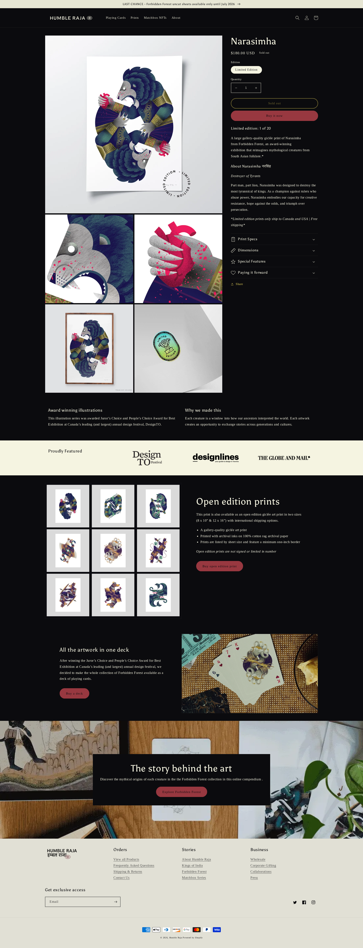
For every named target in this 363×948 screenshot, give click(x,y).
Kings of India (192, 865)
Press (254, 877)
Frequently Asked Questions (133, 865)
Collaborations (260, 871)
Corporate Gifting (263, 865)
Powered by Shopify (193, 937)
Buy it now (274, 116)
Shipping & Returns (127, 871)
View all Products (126, 859)
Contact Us (121, 877)
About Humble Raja (196, 859)
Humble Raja (175, 937)
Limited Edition (246, 70)
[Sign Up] (115, 902)
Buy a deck (74, 693)
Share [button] (239, 284)
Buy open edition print (220, 566)
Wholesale (257, 859)
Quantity (236, 79)
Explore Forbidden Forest (181, 792)
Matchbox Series (194, 877)
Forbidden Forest (194, 871)
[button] (297, 18)
